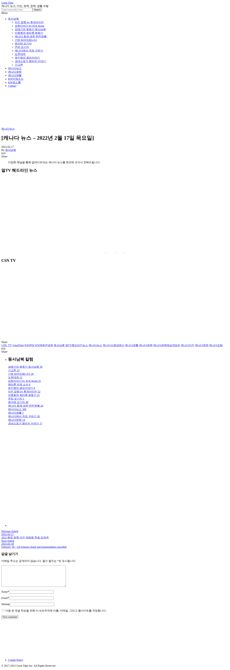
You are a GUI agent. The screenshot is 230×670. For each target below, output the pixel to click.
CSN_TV (6, 345)
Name (5, 591)
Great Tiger (7, 2)
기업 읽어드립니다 (26, 40)
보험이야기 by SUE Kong (29, 25)
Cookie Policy (15, 660)
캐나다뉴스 (15, 68)
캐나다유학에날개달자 (166, 345)
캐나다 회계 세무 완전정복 (30, 36)
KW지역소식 (15, 78)
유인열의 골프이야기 (27, 57)
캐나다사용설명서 (113, 345)
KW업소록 (14, 82)
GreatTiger (18, 345)
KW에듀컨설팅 (44, 345)
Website (5, 604)
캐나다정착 (201, 345)
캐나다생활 (15, 75)
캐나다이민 (187, 345)
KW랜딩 (30, 345)
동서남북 (13, 18)
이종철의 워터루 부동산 (29, 33)
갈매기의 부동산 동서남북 (30, 29)
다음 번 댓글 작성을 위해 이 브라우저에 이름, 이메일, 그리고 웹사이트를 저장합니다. (55, 610)
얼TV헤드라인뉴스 (76, 345)
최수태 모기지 (23, 43)
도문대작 (20, 54)
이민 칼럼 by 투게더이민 (29, 22)
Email (5, 598)
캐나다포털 (216, 345)
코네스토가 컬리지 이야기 (30, 61)
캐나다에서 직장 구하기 (29, 50)
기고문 (19, 64)
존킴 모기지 (22, 47)
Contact (12, 85)
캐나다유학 (15, 71)
